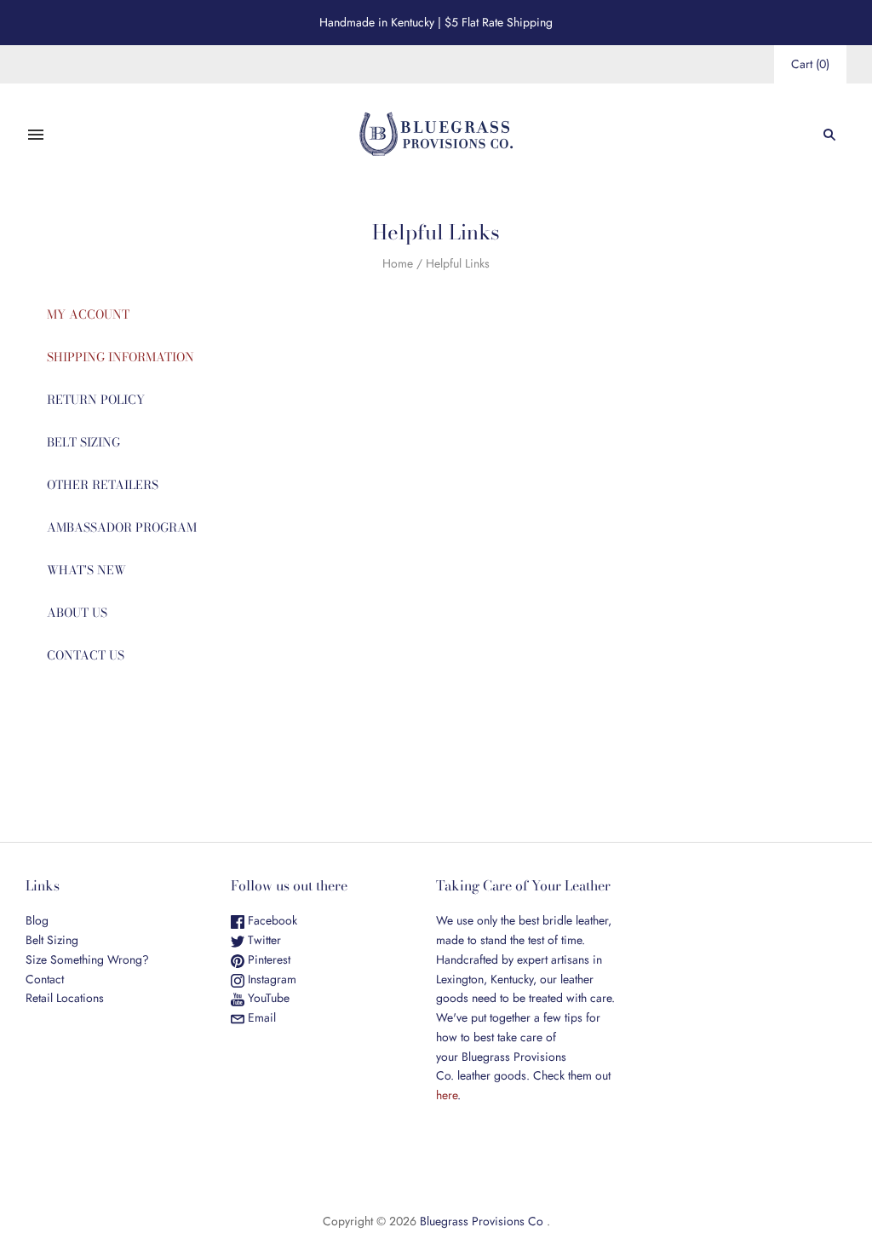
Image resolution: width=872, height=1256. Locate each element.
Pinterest (267, 959)
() (810, 63)
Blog (37, 920)
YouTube (267, 997)
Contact (45, 979)
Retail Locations (65, 997)
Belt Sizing (52, 939)
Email (260, 1017)
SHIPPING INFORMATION (120, 357)
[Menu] (36, 134)
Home (397, 263)
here (446, 1094)
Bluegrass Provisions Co (481, 1221)
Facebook (270, 920)
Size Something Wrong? (87, 959)
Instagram (270, 979)
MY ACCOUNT (88, 314)
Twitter (262, 939)
